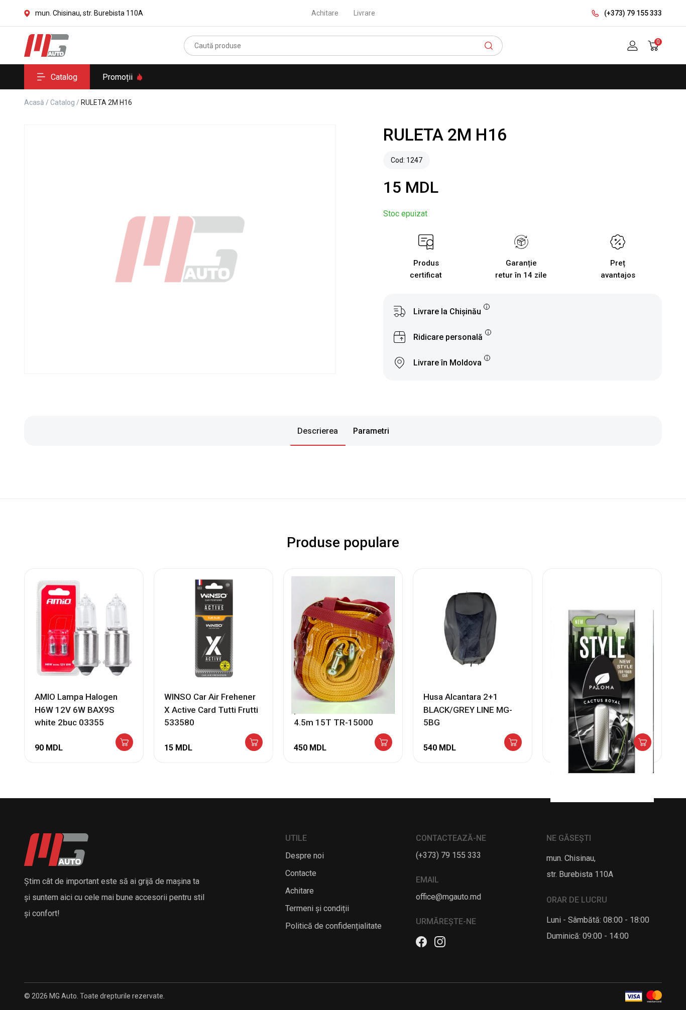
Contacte (300, 873)
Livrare (364, 13)
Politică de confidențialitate (333, 926)
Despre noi (304, 855)
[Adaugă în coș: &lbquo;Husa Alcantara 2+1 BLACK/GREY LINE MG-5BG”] (513, 742)
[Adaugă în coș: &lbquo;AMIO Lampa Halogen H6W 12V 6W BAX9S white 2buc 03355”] (124, 742)
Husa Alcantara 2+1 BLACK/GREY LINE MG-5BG (467, 709)
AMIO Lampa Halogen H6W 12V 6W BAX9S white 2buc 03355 (76, 709)
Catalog (64, 77)
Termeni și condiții (317, 908)
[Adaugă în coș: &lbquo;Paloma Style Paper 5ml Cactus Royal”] (642, 742)
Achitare (324, 13)
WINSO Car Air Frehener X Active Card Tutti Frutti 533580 (211, 709)
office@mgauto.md (448, 897)
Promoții (117, 77)
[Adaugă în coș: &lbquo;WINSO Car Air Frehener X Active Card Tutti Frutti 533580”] (254, 742)
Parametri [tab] (371, 431)
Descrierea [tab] (317, 431)
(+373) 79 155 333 (633, 13)
